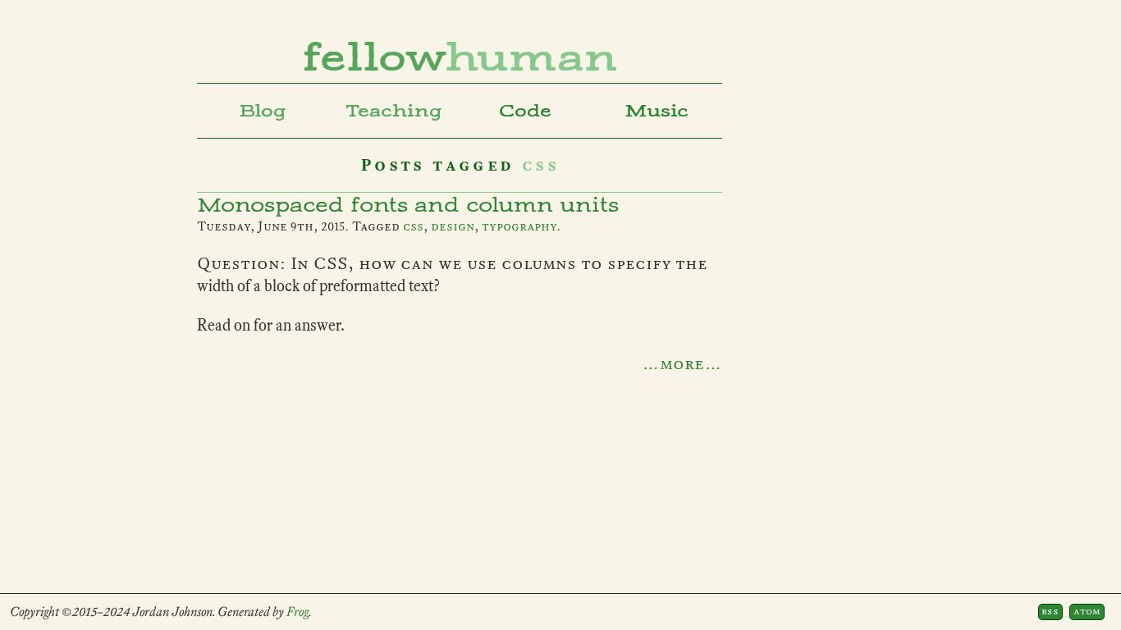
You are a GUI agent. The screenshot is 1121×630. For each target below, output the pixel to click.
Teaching (393, 110)
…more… (682, 363)
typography (519, 226)
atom (1086, 611)
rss (1050, 611)
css (413, 226)
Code (525, 110)
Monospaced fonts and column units (408, 205)
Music (657, 110)
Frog (297, 612)
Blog (262, 110)
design (452, 226)
